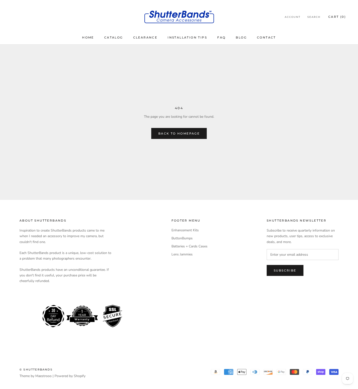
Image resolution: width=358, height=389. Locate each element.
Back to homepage (179, 133)
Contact (266, 37)
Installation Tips (187, 37)
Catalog (113, 37)
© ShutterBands (36, 369)
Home (88, 37)
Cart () (337, 17)
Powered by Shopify (70, 376)
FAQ (221, 37)
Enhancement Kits (185, 230)
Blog (241, 37)
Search (313, 17)
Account (293, 17)
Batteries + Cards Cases (189, 246)
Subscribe (285, 270)
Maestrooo (43, 376)
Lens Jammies (182, 254)
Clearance (145, 37)
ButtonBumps (182, 238)
